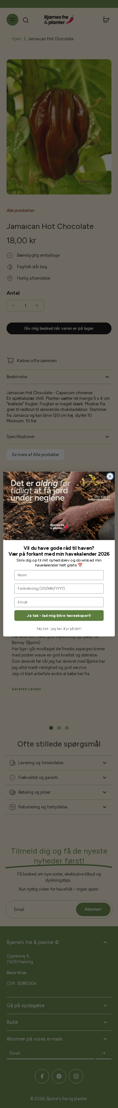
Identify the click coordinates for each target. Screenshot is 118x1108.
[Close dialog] (110, 476)
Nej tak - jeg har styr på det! (59, 629)
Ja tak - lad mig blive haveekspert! (59, 615)
